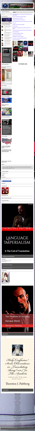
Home (5, 28)
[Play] (2, 94)
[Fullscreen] (10, 94)
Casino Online (17, 413)
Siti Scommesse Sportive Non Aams (17, 424)
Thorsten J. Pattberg (4, 335)
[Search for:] (6, 14)
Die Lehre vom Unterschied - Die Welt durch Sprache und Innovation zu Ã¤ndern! (7, 35)
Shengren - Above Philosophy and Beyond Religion (19, 16)
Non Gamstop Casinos (17, 401)
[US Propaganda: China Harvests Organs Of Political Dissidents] (7, 52)
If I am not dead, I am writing (7, 263)
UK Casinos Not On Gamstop (17, 397)
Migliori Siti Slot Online (17, 396)
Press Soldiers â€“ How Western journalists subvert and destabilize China (22, 30)
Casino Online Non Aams (17, 398)
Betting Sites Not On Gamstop (17, 400)
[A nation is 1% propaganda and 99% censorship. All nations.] (7, 144)
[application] (7, 92)
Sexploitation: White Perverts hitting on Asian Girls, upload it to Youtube (7, 30)
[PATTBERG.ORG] (17, 6)
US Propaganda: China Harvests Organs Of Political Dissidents (6, 54)
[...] (8, 61)
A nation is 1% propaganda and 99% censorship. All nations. (6, 146)
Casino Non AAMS (17, 394)
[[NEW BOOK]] (17, 307)
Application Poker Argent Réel (17, 425)
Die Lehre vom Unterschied (16, 39)
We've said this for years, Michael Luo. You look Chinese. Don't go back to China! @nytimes (8, 38)
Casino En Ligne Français (17, 421)
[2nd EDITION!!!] (17, 362)
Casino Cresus (17, 418)
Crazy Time (17, 415)
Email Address (3, 173)
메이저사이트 (17, 420)
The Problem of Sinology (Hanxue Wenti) (18, 33)
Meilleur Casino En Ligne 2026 (17, 422)
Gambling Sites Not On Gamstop (17, 408)
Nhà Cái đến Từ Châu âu (17, 417)
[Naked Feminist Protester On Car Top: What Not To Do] (7, 121)
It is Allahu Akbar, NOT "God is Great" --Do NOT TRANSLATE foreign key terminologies (7, 41)
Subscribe (3, 175)
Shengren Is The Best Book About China (6, 178)
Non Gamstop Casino (17, 403)
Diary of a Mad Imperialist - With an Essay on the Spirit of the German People (22, 21)
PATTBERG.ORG (23, 64)
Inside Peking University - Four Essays (18, 18)
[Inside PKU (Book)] (17, 228)
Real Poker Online (17, 404)
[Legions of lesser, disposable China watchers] (7, 159)
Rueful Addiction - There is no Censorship (18, 36)
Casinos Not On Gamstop (17, 411)
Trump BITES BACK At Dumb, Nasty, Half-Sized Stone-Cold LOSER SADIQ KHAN (6, 150)
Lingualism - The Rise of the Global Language (18, 24)
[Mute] (9, 94)
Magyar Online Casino (17, 393)
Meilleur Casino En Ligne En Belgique (17, 414)
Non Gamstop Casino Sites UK (17, 410)
